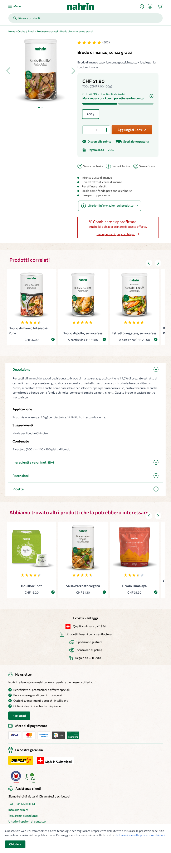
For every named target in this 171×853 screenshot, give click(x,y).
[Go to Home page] (80, 6)
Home (11, 31)
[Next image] (73, 71)
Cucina (21, 31)
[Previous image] (8, 71)
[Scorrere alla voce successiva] (158, 263)
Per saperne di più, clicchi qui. (116, 234)
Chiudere (15, 844)
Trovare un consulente (23, 815)
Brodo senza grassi (47, 31)
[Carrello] (160, 6)
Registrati (19, 715)
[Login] (152, 6)
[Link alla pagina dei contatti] (144, 6)
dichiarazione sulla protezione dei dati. (140, 835)
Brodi (31, 31)
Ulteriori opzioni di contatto (27, 821)
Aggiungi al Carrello (131, 130)
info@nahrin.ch (18, 809)
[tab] (39, 107)
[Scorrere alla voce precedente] (149, 263)
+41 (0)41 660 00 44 (21, 804)
